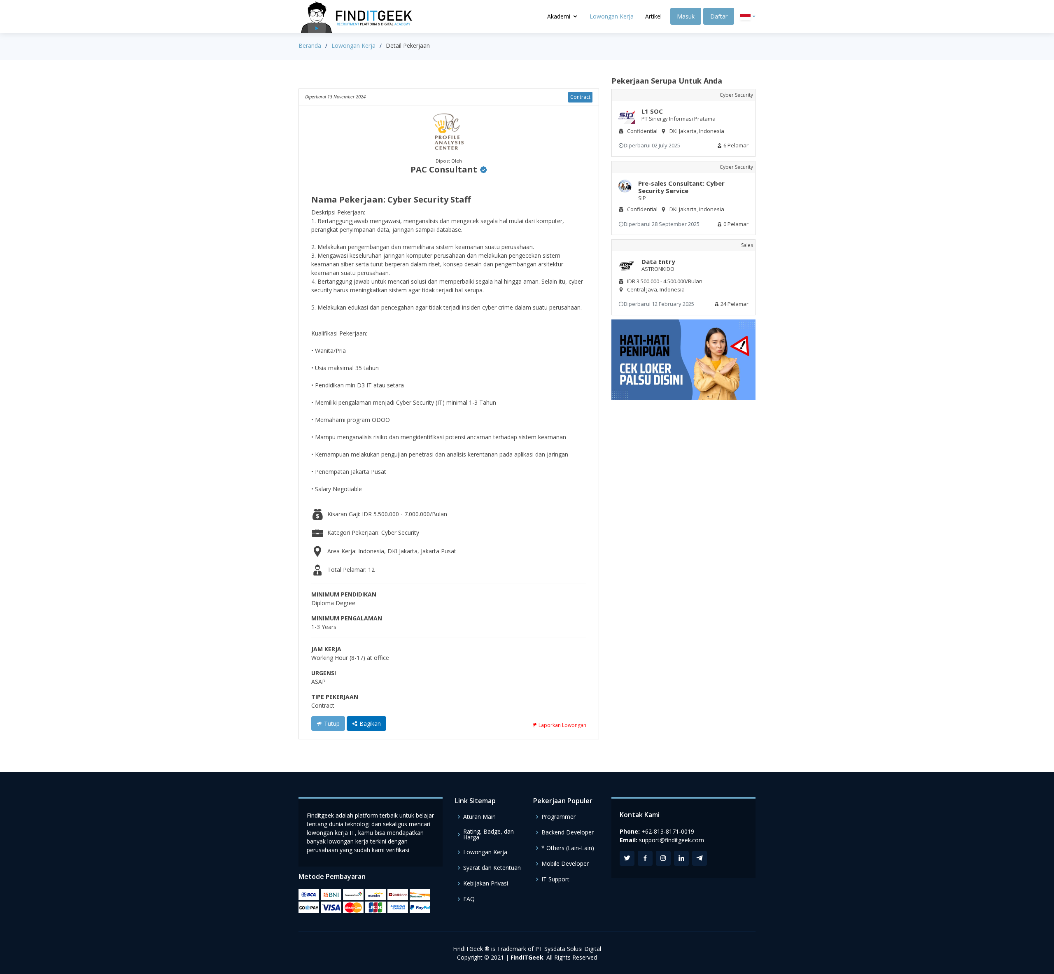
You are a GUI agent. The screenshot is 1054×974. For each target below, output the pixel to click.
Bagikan (369, 723)
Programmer (558, 817)
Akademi (558, 16)
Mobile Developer (565, 864)
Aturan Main (479, 817)
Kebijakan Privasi (485, 883)
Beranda (309, 45)
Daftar (719, 16)
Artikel (653, 16)
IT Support (555, 879)
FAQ (469, 899)
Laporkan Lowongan (561, 725)
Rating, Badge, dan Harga (488, 834)
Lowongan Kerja (612, 16)
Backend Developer (567, 832)
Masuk (686, 16)
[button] (748, 17)
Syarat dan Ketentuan (492, 868)
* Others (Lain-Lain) (567, 848)
